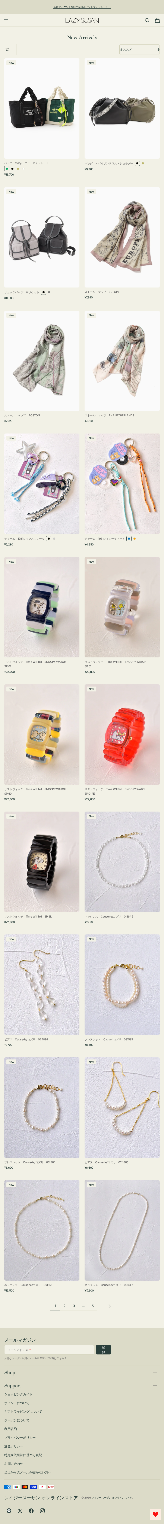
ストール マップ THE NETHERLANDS (109, 415)
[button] (6, 20)
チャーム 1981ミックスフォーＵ (24, 538)
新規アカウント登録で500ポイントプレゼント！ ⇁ (82, 7)
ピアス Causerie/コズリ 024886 (106, 1162)
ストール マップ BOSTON (22, 415)
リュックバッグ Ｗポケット (21, 292)
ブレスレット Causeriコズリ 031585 (109, 1039)
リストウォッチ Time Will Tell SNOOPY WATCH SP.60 (36, 791)
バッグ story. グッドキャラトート (26, 163)
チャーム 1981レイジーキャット (105, 538)
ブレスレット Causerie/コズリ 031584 (30, 1162)
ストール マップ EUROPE (102, 291)
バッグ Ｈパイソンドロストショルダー (109, 163)
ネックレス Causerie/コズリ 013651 (28, 1285)
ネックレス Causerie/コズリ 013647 (109, 1285)
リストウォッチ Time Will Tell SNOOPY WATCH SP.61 (117, 664)
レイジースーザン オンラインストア (111, 1497)
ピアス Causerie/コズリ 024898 (26, 1039)
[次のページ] (109, 1306)
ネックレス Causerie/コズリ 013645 (109, 916)
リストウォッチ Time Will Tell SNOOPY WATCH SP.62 (35, 664)
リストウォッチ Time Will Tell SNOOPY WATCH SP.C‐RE (117, 791)
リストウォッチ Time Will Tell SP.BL (28, 916)
